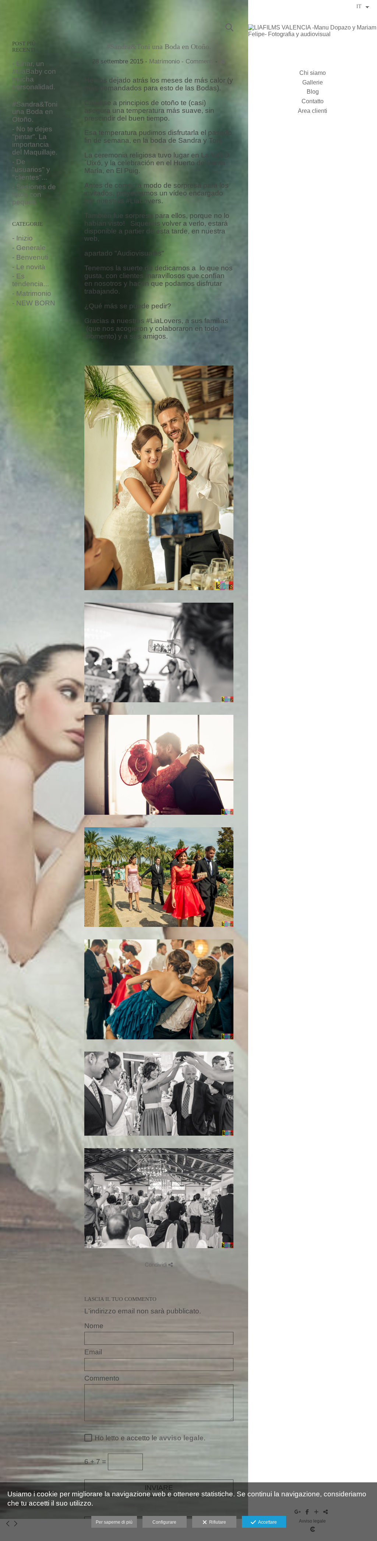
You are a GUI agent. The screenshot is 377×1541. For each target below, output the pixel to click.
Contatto (313, 101)
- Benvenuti (30, 257)
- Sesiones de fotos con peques (34, 194)
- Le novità (28, 267)
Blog (313, 92)
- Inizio (22, 238)
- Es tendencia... (30, 280)
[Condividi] (222, 61)
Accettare (266, 1522)
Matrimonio (164, 61)
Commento (101, 1378)
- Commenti (198, 61)
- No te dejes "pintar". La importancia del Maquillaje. (34, 140)
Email (93, 1352)
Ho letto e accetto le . (148, 1438)
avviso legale (181, 1438)
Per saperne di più (114, 1522)
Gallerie (312, 82)
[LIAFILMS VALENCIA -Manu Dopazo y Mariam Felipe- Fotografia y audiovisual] (312, 34)
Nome (93, 1326)
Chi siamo (312, 73)
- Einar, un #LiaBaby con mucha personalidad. (34, 75)
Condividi (156, 1264)
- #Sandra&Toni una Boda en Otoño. (34, 108)
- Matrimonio (31, 293)
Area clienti (312, 111)
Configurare (164, 1522)
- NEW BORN (33, 303)
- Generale (29, 248)
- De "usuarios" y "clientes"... (31, 169)
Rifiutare (216, 1522)
